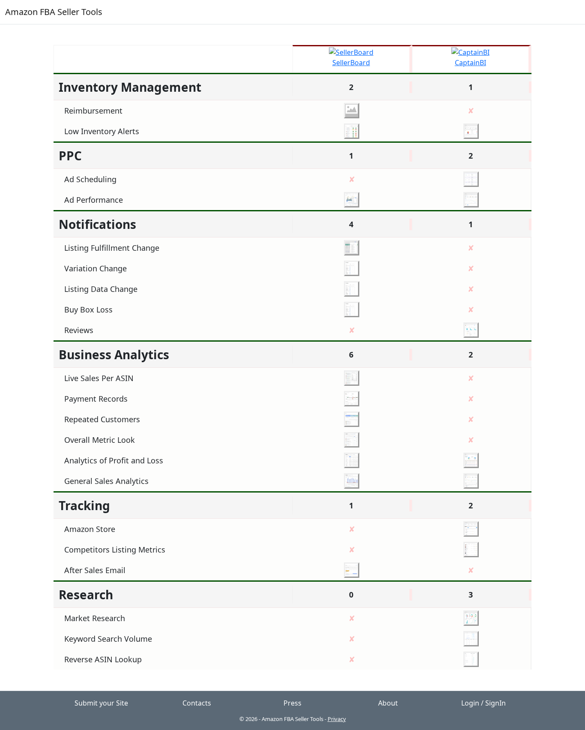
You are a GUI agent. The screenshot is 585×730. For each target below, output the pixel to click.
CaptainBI (470, 62)
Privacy (337, 719)
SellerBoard (351, 62)
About (388, 703)
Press (292, 703)
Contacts (196, 703)
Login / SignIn (483, 703)
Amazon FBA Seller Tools (53, 12)
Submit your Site (101, 703)
